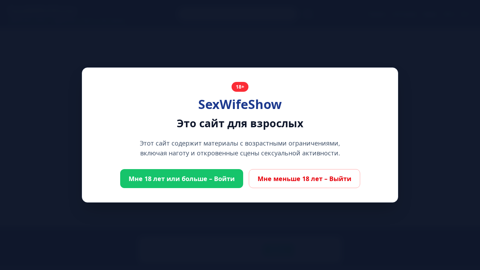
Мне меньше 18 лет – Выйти (304, 178)
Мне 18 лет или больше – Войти (182, 178)
